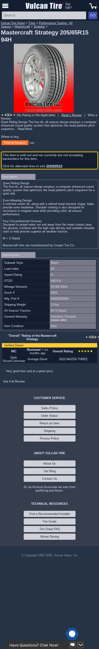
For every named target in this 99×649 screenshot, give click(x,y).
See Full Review (14, 381)
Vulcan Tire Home (13, 23)
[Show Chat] (73, 645)
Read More (25, 129)
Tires (32, 23)
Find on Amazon (15, 142)
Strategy (39, 26)
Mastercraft (22, 26)
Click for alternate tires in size (32, 166)
